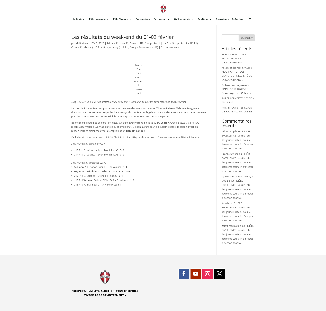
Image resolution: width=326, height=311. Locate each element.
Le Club (77, 19)
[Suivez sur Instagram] (207, 274)
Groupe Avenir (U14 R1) (158, 43)
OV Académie (182, 19)
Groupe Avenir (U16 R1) (185, 43)
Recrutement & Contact (230, 19)
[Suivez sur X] (219, 274)
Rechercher (246, 38)
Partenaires (143, 19)
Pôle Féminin (120, 19)
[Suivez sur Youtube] (196, 274)
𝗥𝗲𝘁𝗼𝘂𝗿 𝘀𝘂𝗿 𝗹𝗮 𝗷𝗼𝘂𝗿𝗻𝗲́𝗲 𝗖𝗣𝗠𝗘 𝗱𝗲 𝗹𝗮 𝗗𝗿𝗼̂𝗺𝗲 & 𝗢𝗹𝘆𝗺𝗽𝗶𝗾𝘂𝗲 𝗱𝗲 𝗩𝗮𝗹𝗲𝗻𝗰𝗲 (237, 89)
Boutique (203, 19)
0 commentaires (170, 47)
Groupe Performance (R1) (144, 47)
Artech (225, 203)
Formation (160, 19)
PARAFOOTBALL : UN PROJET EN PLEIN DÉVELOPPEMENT (234, 58)
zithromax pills (229, 131)
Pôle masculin (97, 19)
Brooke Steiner (230, 154)
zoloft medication (231, 225)
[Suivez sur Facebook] (184, 274)
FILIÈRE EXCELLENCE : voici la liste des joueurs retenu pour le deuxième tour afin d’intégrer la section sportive (237, 140)
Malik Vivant (82, 43)
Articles (111, 43)
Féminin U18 (136, 43)
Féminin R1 (122, 43)
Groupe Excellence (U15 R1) (86, 47)
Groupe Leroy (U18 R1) (115, 47)
